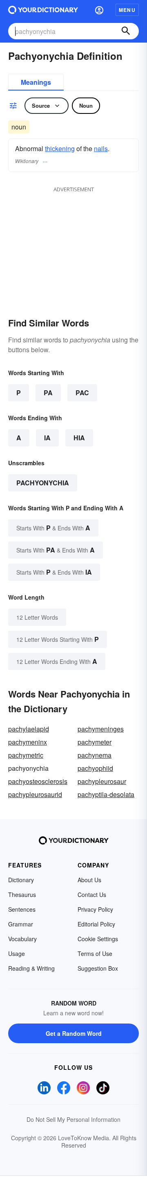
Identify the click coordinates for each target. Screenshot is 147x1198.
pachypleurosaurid (35, 794)
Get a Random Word (74, 1033)
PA (48, 392)
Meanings (36, 82)
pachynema (94, 755)
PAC (82, 392)
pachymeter (94, 742)
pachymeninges (101, 729)
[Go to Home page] (43, 10)
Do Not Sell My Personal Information (73, 1119)
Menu (127, 10)
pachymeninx (27, 742)
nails (101, 148)
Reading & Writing (31, 968)
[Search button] (126, 31)
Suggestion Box (98, 968)
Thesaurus (22, 894)
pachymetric (25, 755)
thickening (60, 148)
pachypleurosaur (102, 781)
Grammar (20, 924)
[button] (99, 9)
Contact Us (92, 894)
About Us (89, 880)
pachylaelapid (28, 729)
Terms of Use (95, 953)
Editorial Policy (96, 924)
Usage (16, 953)
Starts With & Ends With (53, 527)
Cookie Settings (98, 939)
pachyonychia (42, 482)
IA (47, 437)
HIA (79, 437)
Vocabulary (22, 939)
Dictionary (21, 880)
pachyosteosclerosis (37, 781)
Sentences (22, 909)
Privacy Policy (95, 909)
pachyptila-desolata (106, 794)
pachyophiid (95, 768)
